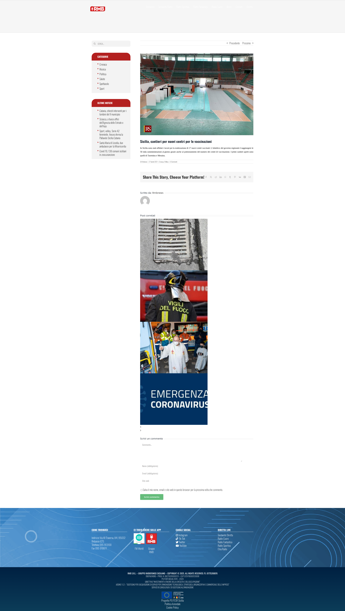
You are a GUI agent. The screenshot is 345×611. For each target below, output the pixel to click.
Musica (102, 69)
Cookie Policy (172, 607)
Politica (166, 161)
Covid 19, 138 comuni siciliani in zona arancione (112, 153)
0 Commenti (173, 161)
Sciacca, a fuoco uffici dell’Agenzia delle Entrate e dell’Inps (111, 122)
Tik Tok (181, 538)
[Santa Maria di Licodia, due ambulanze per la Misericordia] (174, 324)
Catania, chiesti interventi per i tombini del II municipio (113, 112)
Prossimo (246, 43)
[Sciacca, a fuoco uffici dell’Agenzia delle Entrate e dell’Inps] (174, 272)
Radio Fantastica (225, 542)
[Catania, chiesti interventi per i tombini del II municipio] (174, 220)
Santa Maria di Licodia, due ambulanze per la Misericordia (112, 144)
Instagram (182, 535)
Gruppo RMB (151, 550)
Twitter (181, 542)
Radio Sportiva (224, 545)
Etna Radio (222, 549)
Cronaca (161, 161)
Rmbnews (144, 161)
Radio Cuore (223, 538)
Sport (101, 88)
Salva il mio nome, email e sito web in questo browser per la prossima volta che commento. (183, 490)
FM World (139, 548)
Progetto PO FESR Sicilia (172, 600)
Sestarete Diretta (225, 535)
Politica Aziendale (172, 604)
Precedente (234, 43)
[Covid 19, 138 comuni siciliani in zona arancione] (174, 375)
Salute (102, 79)
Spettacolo (104, 83)
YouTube (183, 545)
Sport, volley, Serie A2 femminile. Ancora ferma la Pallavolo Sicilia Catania (111, 134)
